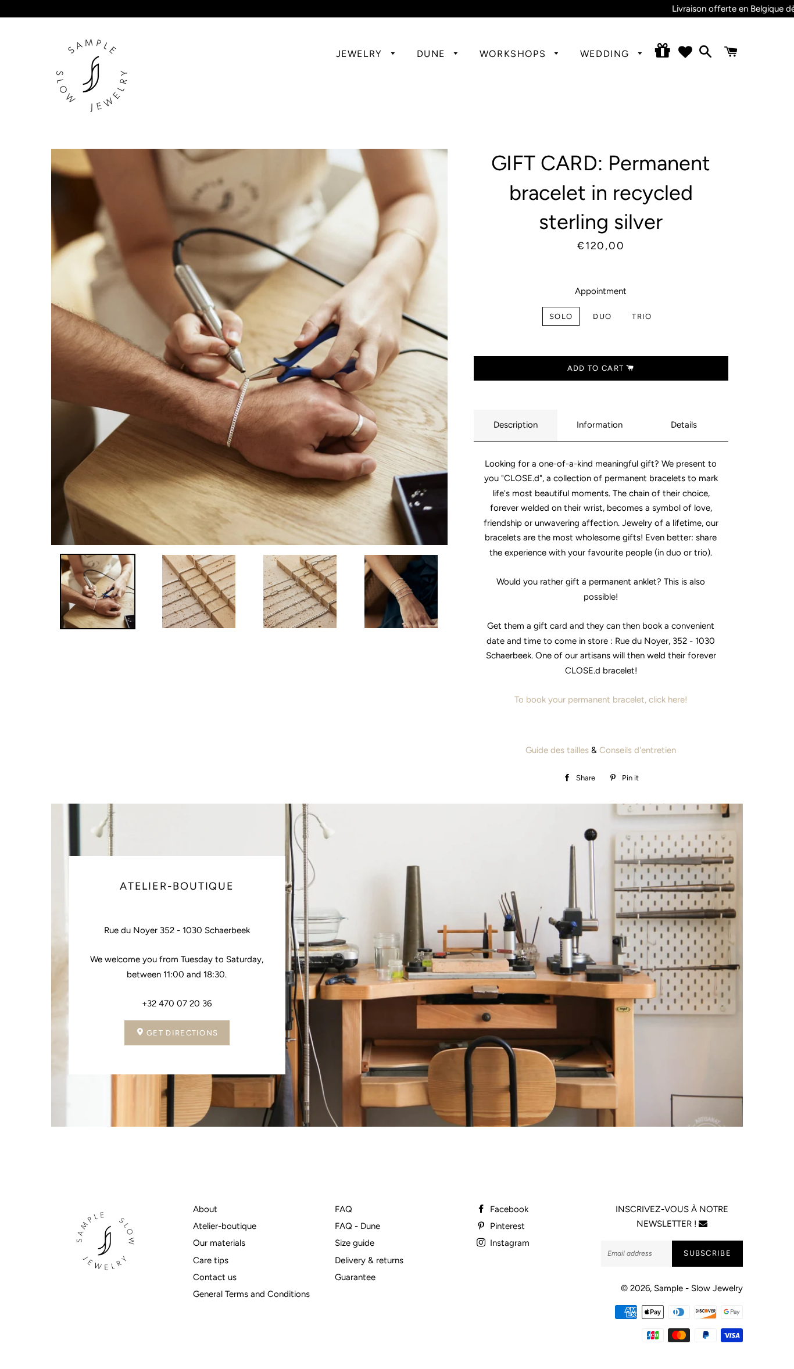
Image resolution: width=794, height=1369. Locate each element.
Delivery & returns (369, 1260)
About (205, 1209)
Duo (602, 316)
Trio (642, 316)
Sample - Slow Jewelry (698, 1288)
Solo (561, 316)
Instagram (509, 1243)
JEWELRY (361, 53)
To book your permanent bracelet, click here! (600, 699)
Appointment (601, 291)
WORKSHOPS (514, 53)
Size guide (354, 1243)
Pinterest (506, 1226)
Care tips (210, 1260)
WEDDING (606, 53)
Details (684, 425)
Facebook (508, 1209)
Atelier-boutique (224, 1226)
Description (515, 425)
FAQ (343, 1209)
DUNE (433, 53)
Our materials (219, 1243)
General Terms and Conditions (251, 1294)
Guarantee (355, 1277)
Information (600, 425)
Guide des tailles (557, 750)
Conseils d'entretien (637, 750)
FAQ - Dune (357, 1226)
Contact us (215, 1277)
